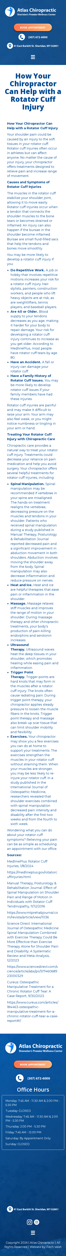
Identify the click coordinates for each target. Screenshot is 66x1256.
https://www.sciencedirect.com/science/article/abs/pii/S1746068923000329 (32, 971)
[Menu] (33, 57)
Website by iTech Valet (46, 1247)
